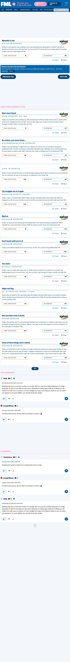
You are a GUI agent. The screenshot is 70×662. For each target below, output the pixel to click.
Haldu (5, 378)
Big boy (5, 216)
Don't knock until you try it (12, 241)
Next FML (63, 77)
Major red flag (7, 289)
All (3, 10)
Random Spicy (25, 10)
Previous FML (8, 77)
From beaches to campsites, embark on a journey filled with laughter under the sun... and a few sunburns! (32, 69)
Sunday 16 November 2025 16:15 (11, 462)
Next (35, 368)
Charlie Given (7, 457)
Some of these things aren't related (16, 343)
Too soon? (6, 264)
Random (9, 10)
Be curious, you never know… (14, 140)
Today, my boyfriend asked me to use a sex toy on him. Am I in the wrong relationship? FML (31, 247)
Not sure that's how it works (13, 316)
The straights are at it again (13, 191)
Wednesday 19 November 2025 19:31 (12, 383)
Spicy (16, 10)
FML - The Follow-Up (47, 10)
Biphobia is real (8, 41)
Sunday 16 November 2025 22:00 (11, 410)
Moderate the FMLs (53, 4)
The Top (35, 10)
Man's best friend (9, 113)
